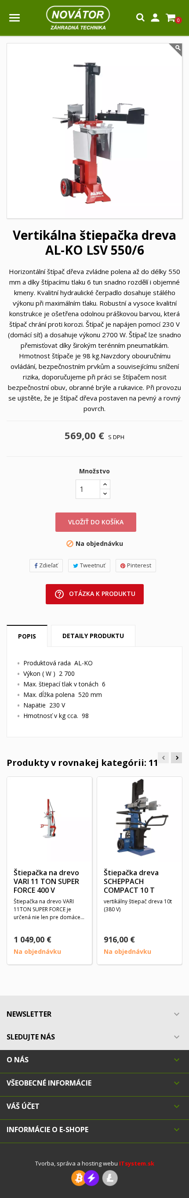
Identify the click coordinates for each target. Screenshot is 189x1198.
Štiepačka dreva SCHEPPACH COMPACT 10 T (131, 881)
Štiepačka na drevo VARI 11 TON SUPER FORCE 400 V (46, 881)
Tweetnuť (92, 565)
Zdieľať (48, 565)
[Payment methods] (94, 1177)
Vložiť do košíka (96, 522)
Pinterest (139, 565)
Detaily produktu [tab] (93, 635)
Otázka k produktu (94, 594)
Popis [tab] (27, 636)
